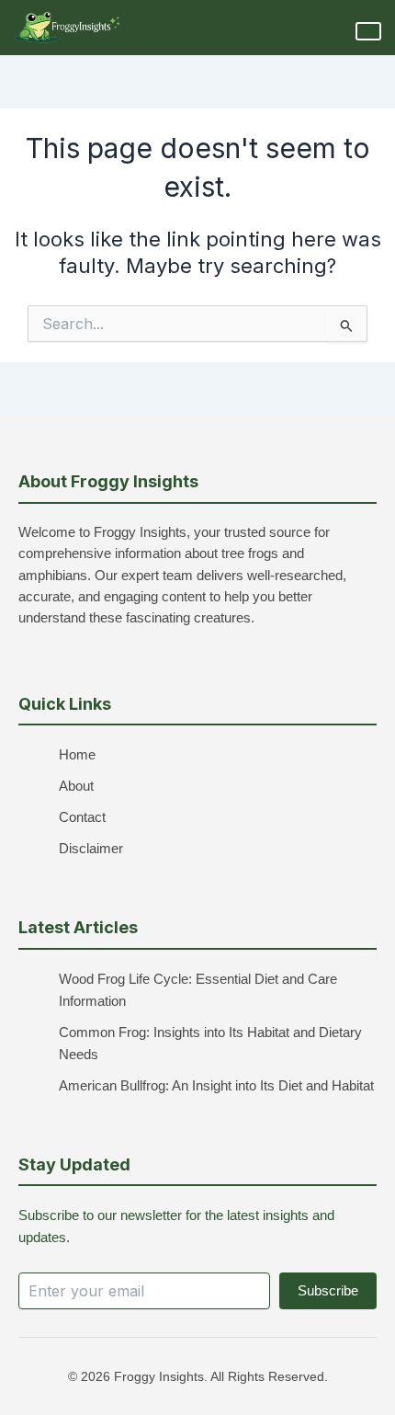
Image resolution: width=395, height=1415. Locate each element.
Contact (82, 817)
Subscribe (328, 1291)
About (76, 786)
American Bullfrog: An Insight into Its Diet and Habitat (216, 1085)
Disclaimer (91, 848)
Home (77, 754)
